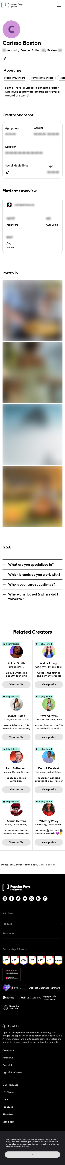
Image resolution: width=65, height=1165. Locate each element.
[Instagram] (5, 898)
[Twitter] (31, 898)
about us (8, 1057)
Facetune (8, 1106)
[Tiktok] (18, 898)
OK (32, 1154)
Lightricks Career (12, 1072)
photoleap (8, 1114)
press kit (7, 1065)
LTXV (5, 1099)
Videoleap (8, 1121)
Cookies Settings (21, 1146)
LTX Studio (8, 1092)
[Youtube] (25, 898)
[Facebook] (11, 898)
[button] (58, 5)
